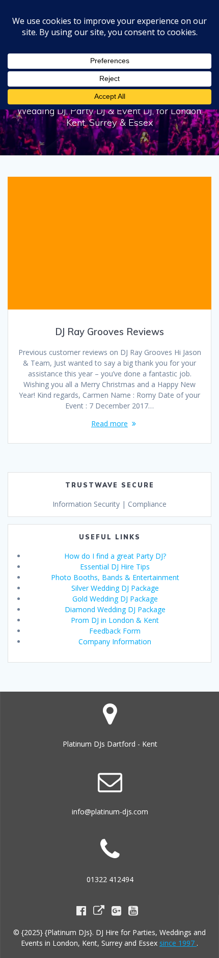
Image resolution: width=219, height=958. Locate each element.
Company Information (114, 641)
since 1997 (178, 943)
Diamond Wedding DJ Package (115, 609)
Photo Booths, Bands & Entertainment (115, 577)
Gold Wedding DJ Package (115, 599)
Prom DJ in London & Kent (115, 620)
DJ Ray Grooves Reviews (109, 332)
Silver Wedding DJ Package (115, 588)
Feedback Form (115, 631)
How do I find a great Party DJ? (115, 556)
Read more (109, 423)
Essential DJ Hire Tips (115, 566)
